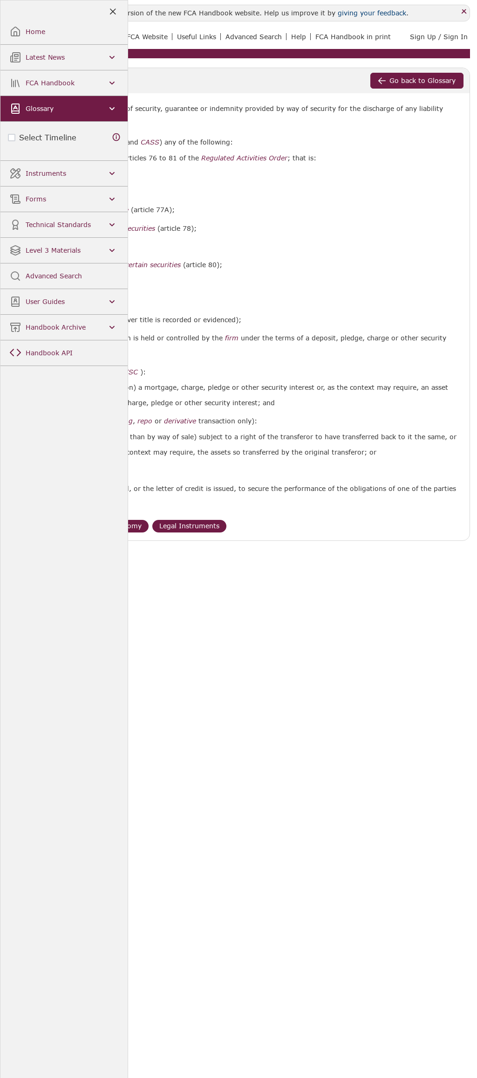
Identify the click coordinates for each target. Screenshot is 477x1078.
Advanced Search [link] (253, 37)
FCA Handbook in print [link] (353, 37)
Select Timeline (47, 137)
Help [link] (298, 37)
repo (144, 421)
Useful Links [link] (196, 37)
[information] (116, 137)
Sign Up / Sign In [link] (439, 37)
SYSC (129, 372)
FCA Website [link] (147, 37)
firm (231, 338)
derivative (180, 421)
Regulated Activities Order (244, 158)
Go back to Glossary (422, 80)
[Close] (464, 12)
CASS (150, 142)
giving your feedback (372, 13)
